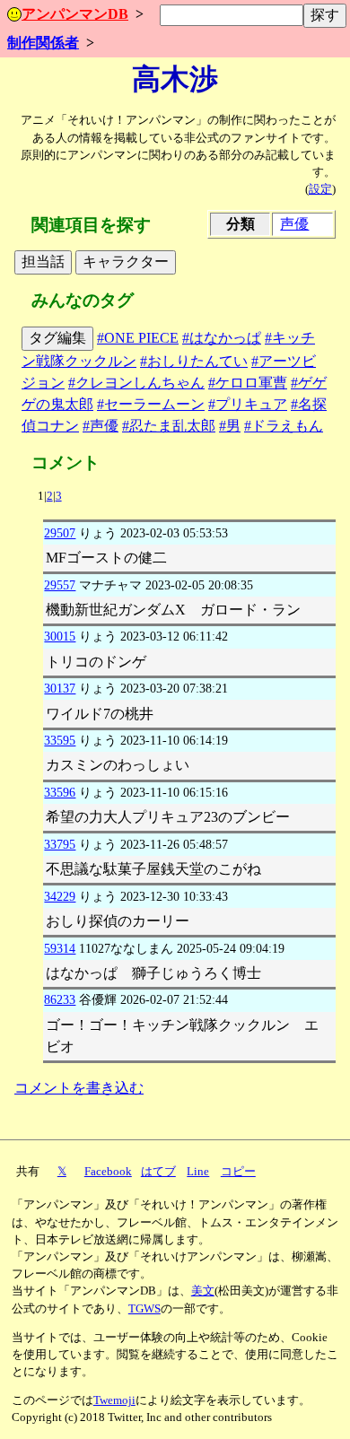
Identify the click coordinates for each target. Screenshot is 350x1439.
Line (198, 1171)
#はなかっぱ (221, 337)
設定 (320, 189)
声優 (294, 223)
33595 (59, 740)
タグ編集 (57, 337)
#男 (230, 425)
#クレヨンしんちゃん (136, 382)
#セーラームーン (151, 404)
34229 (59, 896)
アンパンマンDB (75, 14)
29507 (59, 533)
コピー (238, 1171)
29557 (59, 585)
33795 (59, 844)
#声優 (100, 425)
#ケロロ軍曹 (247, 382)
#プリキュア (247, 404)
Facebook (108, 1171)
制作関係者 (43, 42)
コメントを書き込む (79, 1087)
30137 (59, 688)
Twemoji (114, 1400)
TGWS (144, 1309)
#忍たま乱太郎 (168, 425)
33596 (59, 792)
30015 (59, 636)
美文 (202, 1291)
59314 (59, 948)
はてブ (158, 1171)
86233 (59, 999)
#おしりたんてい (194, 361)
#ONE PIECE (138, 337)
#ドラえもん (283, 425)
